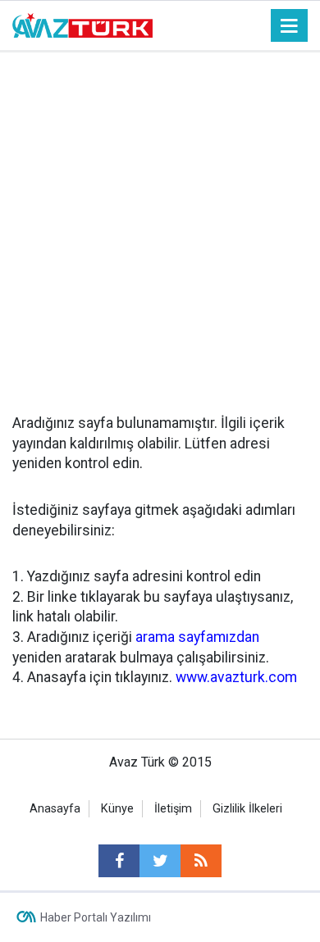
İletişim (173, 809)
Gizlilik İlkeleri (247, 809)
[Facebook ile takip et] (118, 860)
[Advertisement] (160, 220)
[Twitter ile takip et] (160, 860)
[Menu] (289, 26)
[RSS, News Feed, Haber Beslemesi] (201, 860)
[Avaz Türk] (82, 24)
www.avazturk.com (236, 677)
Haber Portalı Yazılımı (95, 917)
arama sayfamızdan (197, 637)
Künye (117, 809)
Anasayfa (55, 809)
